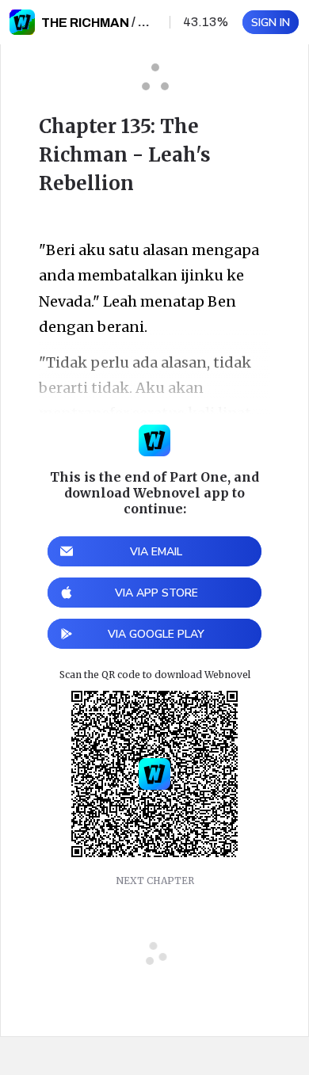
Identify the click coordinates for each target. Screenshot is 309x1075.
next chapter (155, 880)
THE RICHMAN (85, 22)
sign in (270, 22)
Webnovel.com (22, 22)
